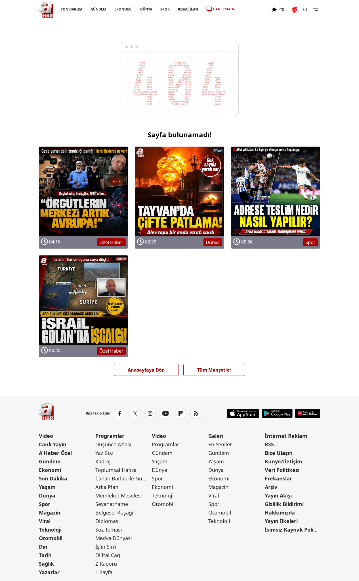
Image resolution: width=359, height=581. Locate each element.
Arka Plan (106, 487)
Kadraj (103, 461)
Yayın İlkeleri (281, 521)
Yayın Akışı (278, 495)
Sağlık (46, 563)
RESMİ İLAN (188, 9)
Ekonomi (50, 470)
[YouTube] (165, 413)
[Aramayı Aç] (305, 9)
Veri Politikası (282, 470)
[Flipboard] (180, 413)
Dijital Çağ (107, 555)
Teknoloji (50, 529)
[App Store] (243, 413)
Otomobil (50, 538)
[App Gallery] (307, 413)
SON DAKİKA (71, 9)
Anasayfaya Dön (146, 370)
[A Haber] (46, 9)
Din (43, 546)
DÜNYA (146, 9)
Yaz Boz (104, 452)
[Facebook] (119, 413)
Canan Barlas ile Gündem (123, 478)
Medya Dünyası (113, 538)
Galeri (215, 435)
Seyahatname (111, 504)
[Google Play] (277, 413)
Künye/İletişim (283, 461)
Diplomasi (107, 521)
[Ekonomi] (253, 10)
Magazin (49, 512)
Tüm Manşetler (214, 370)
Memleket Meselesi (118, 495)
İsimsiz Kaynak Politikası (292, 529)
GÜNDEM (98, 9)
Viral (45, 521)
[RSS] (196, 413)
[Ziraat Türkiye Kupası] (295, 9)
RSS (269, 444)
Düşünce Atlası (113, 444)
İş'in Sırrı (105, 546)
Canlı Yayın (52, 444)
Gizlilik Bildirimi (284, 504)
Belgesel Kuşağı (114, 512)
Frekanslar (278, 478)
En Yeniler (220, 444)
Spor (44, 504)
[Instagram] (150, 413)
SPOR (164, 9)
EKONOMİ (123, 9)
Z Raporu (106, 563)
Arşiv (271, 487)
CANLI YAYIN (224, 9)
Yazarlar (49, 572)
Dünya (47, 495)
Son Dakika (53, 478)
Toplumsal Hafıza (116, 470)
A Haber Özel (55, 452)
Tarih (45, 555)
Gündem (50, 461)
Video (46, 435)
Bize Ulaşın (279, 452)
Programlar (109, 435)
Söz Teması (108, 529)
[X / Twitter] (134, 413)
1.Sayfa (103, 572)
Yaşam (47, 487)
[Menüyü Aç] (315, 9)
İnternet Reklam (286, 435)
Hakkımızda (280, 512)
